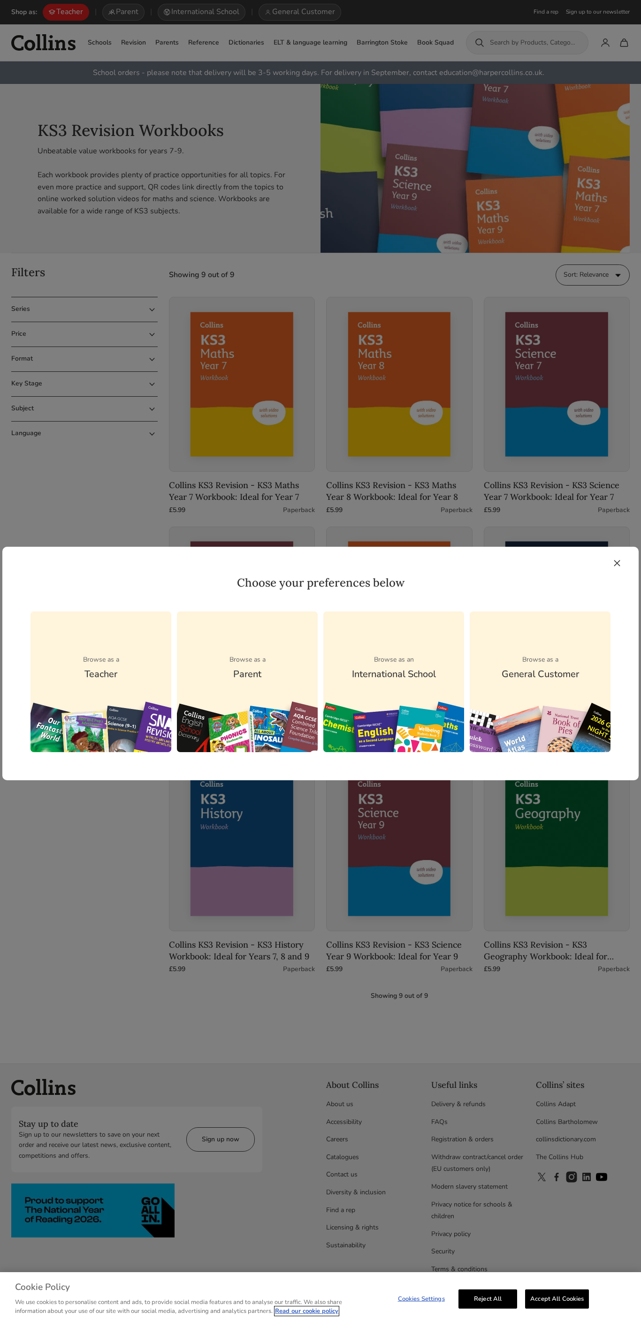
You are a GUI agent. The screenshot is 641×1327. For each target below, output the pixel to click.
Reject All (488, 1298)
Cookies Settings (421, 1298)
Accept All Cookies (557, 1298)
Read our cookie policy (306, 1311)
